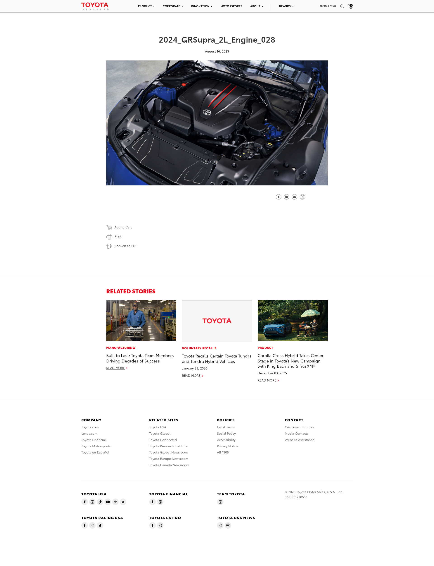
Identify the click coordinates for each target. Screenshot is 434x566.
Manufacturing (120, 347)
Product (145, 6)
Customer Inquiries (299, 427)
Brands (285, 6)
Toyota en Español (95, 452)
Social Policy (226, 433)
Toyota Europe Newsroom (168, 458)
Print (118, 236)
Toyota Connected (163, 439)
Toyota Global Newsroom (168, 452)
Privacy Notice (227, 446)
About (255, 6)
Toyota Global (159, 433)
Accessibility (226, 439)
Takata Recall (328, 6)
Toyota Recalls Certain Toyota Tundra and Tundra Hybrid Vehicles (217, 358)
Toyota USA (157, 427)
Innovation (200, 6)
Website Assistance (299, 439)
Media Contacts (297, 433)
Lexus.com (89, 433)
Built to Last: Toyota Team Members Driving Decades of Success (140, 357)
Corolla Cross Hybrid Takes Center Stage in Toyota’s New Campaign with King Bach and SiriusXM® (290, 360)
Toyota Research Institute (168, 446)
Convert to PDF (125, 245)
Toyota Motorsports (96, 446)
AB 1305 (223, 452)
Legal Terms (226, 427)
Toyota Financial (93, 439)
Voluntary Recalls (199, 348)
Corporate (171, 6)
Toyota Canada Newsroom (169, 465)
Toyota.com (90, 427)
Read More (115, 367)
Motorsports (231, 6)
